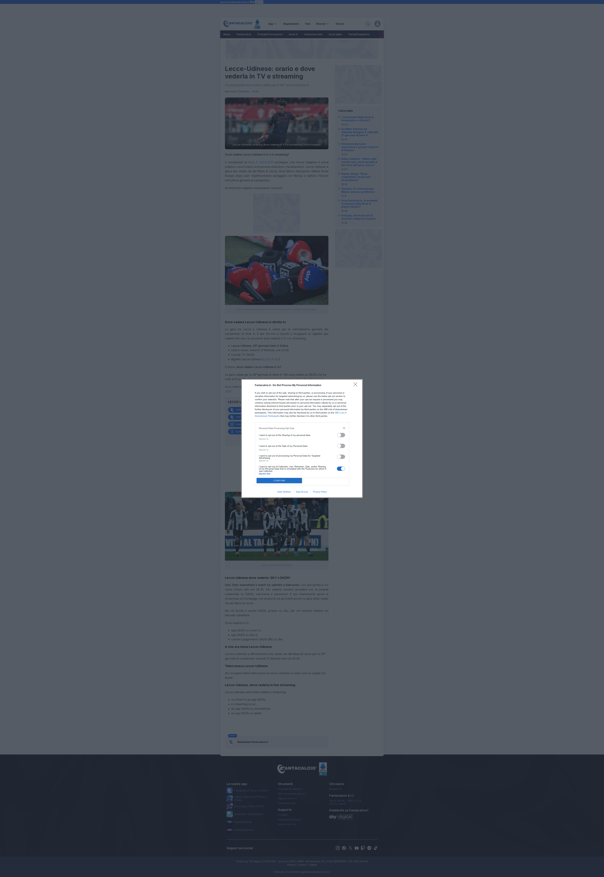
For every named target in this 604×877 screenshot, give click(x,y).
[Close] (356, 385)
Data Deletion (284, 491)
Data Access (302, 491)
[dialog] (302, 438)
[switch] (341, 435)
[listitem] (302, 428)
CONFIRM (279, 480)
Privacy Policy (320, 491)
